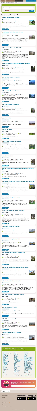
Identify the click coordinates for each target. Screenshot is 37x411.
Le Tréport (15, 362)
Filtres (6, 10)
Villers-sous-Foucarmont (28, 374)
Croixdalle (4, 368)
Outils (3, 0)
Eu (3, 373)
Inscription (28, 0)
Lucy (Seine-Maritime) (17, 366)
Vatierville (25, 373)
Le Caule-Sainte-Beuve (17, 360)
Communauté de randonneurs (6, 406)
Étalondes (4, 372)
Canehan (4, 365)
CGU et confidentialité (5, 395)
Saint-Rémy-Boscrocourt (28, 367)
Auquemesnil (5, 354)
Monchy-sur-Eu (16, 371)
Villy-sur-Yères (26, 375)
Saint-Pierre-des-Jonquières (28, 364)
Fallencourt (5, 374)
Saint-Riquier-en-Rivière (28, 368)
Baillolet (4, 357)
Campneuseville (5, 364)
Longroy (15, 365)
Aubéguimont (5, 352)
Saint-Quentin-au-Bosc (28, 366)
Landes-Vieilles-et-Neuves (18, 359)
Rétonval (25, 356)
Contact (3, 404)
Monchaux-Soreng (17, 370)
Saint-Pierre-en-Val (27, 365)
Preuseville (26, 353)
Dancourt (4, 370)
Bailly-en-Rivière (5, 358)
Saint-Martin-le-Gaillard (28, 363)
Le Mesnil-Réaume (17, 361)
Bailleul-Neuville (5, 356)
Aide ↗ (13, 0)
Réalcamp (25, 355)
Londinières (15, 364)
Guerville (15, 357)
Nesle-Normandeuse (17, 372)
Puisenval (25, 354)
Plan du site (3, 397)
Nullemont (15, 373)
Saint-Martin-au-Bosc (27, 362)
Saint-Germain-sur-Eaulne (28, 359)
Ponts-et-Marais (26, 352)
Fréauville (15, 355)
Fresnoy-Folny (16, 356)
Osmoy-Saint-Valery (17, 374)
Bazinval (4, 360)
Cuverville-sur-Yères (6, 369)
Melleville (15, 367)
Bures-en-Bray (5, 362)
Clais (4, 366)
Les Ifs (15, 363)
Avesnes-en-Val (5, 355)
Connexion (33, 0)
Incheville (15, 358)
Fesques (15, 352)
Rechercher (31, 10)
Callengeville (5, 363)
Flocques (15, 353)
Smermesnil (26, 371)
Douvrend (4, 371)
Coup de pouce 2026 (5, 402)
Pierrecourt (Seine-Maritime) (18, 375)
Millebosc (15, 369)
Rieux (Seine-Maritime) (28, 358)
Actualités (3, 400)
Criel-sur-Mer (5, 367)
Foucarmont (16, 354)
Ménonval (15, 368)
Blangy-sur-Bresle (6, 361)
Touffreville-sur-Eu (27, 372)
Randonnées (8, 0)
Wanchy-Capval (26, 376)
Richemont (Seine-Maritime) (28, 357)
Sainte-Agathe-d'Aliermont (28, 369)
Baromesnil (5, 359)
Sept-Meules (26, 370)
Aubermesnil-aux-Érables (7, 353)
